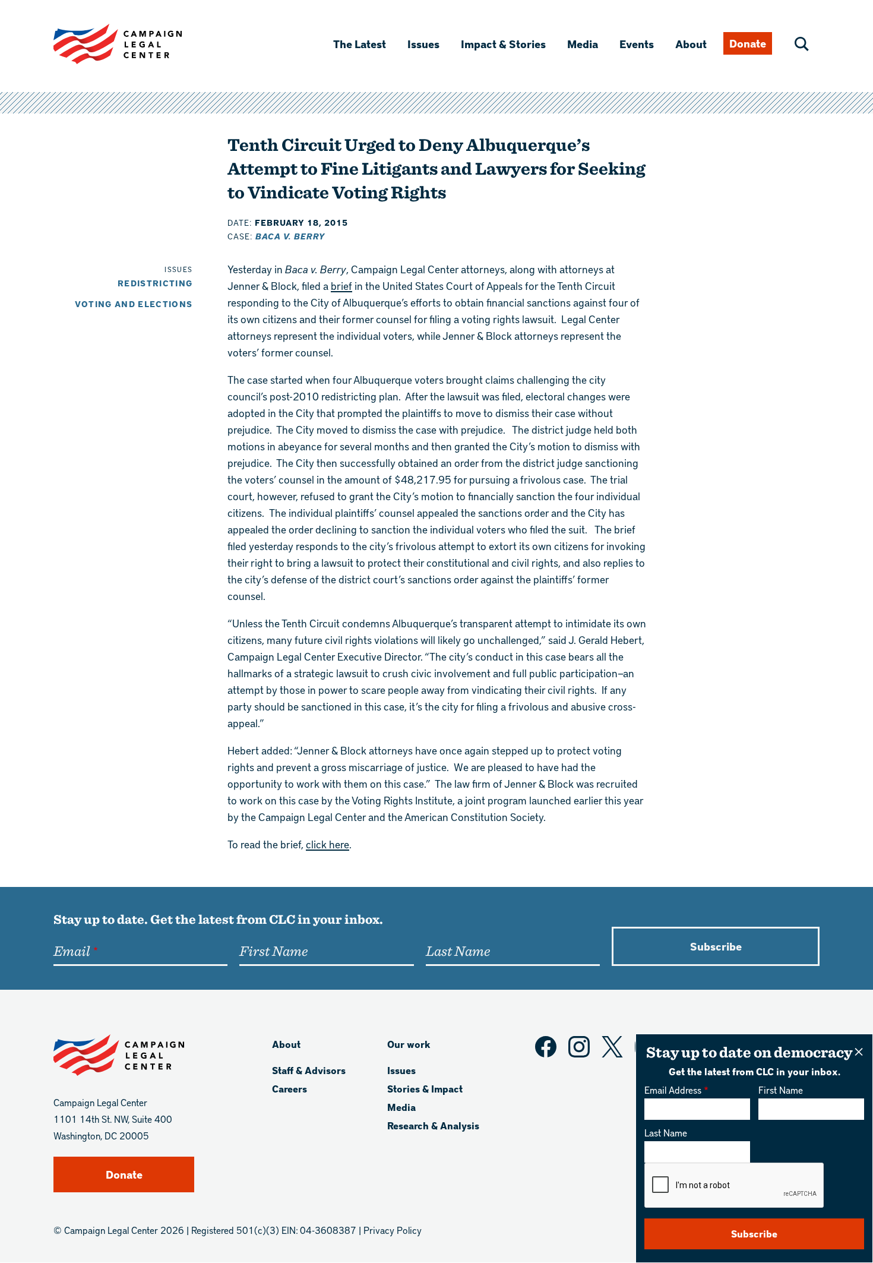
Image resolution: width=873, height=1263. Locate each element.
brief (341, 285)
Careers (289, 1088)
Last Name (665, 1132)
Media (582, 43)
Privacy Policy (392, 1230)
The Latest (359, 43)
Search (802, 44)
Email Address (672, 1090)
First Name (780, 1090)
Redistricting (155, 283)
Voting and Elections (134, 304)
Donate (747, 43)
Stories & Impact (425, 1088)
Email (71, 950)
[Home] (136, 44)
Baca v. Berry (290, 236)
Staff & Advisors (309, 1070)
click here (327, 844)
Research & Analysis (433, 1125)
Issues (423, 43)
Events (636, 43)
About (691, 43)
